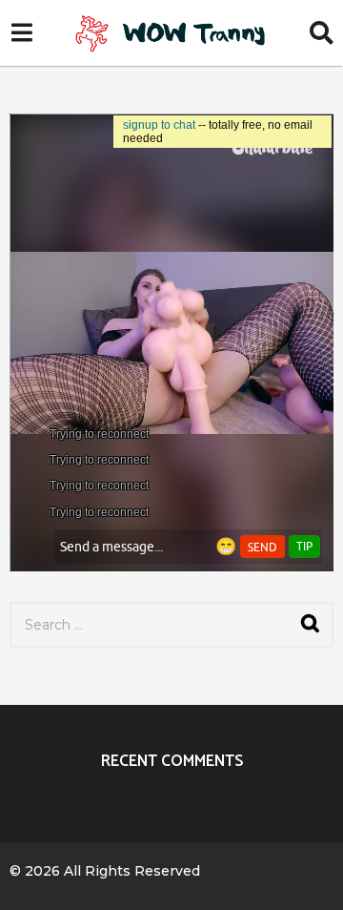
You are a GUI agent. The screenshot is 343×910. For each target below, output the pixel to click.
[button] (21, 33)
